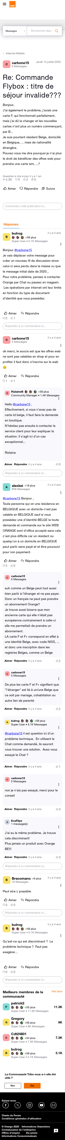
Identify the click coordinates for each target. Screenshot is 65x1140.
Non (13, 1085)
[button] (8, 464)
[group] (7, 179)
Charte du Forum (11, 1115)
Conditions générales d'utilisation (21, 1118)
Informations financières (36, 1126)
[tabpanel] (32, 608)
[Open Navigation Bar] (5, 4)
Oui (32, 1085)
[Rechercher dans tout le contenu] (56, 31)
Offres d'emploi (11, 1132)
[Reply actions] (58, 398)
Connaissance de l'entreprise (19, 1129)
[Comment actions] (60, 244)
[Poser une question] (56, 1131)
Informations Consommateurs (19, 1136)
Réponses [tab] (11, 224)
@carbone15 (23, 250)
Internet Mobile (15, 53)
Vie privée (31, 1132)
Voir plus (57, 991)
